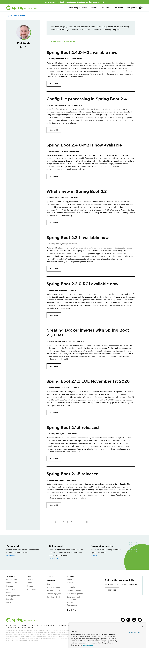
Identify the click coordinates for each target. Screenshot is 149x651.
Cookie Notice (88, 645)
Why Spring (11, 576)
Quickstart (30, 579)
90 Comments (78, 341)
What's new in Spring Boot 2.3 (77, 191)
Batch (8, 602)
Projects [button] (94, 8)
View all (94, 555)
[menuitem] (140, 7)
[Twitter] (25, 46)
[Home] (21, 8)
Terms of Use (10, 627)
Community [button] (118, 8)
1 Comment (74, 198)
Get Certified (31, 589)
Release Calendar (53, 587)
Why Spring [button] (73, 8)
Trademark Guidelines (27, 627)
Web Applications (13, 596)
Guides (29, 583)
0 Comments (74, 151)
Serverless (10, 599)
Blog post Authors (17, 16)
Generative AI (11, 579)
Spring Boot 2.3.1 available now (78, 237)
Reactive (9, 586)
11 (87, 522)
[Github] (21, 46)
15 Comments (72, 244)
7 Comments (71, 480)
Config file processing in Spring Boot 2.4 (87, 98)
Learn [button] (84, 8)
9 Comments (72, 434)
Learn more (10, 555)
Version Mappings (54, 590)
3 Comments (71, 290)
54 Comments (77, 105)
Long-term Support (74, 590)
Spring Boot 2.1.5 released (73, 473)
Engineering (52, 105)
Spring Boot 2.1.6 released (73, 427)
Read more (54, 84)
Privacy (17, 627)
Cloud (8, 592)
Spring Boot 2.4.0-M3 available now (82, 52)
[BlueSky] (140, 620)
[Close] (142, 627)
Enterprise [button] (131, 8)
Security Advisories (54, 597)
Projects (50, 576)
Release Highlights (54, 594)
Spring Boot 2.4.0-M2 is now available (84, 145)
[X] (134, 620)
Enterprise (71, 587)
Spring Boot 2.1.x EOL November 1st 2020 (88, 381)
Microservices (11, 583)
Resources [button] (106, 8)
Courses (30, 586)
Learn (29, 576)
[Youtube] (123, 620)
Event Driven (11, 589)
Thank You (71, 610)
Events (69, 579)
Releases (50, 59)
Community (72, 576)
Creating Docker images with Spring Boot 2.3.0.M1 (88, 333)
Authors (70, 583)
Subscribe (112, 590)
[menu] (141, 7)
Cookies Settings (134, 632)
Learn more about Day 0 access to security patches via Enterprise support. (74, 2)
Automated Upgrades (75, 594)
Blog (48, 584)
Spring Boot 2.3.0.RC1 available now (82, 283)
